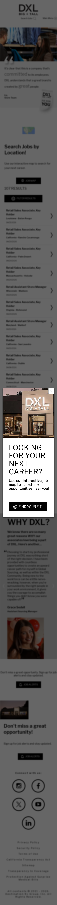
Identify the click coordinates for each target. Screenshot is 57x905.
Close (51, 391)
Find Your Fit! (31, 507)
